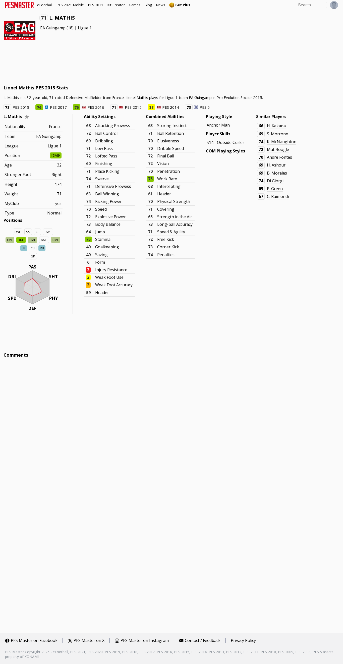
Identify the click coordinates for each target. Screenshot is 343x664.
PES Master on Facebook (34, 640)
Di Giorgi (275, 181)
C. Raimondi (278, 196)
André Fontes (279, 157)
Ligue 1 (85, 28)
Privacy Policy (243, 640)
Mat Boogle (278, 149)
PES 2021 (95, 5)
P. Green (275, 188)
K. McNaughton (281, 141)
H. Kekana (276, 126)
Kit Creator (116, 5)
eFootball (44, 5)
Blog (148, 5)
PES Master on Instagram (145, 640)
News (160, 5)
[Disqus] (172, 429)
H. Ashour (276, 165)
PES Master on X (89, 640)
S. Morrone (277, 134)
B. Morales (277, 173)
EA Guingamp (53, 28)
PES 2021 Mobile (70, 5)
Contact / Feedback (202, 640)
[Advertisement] (95, 65)
